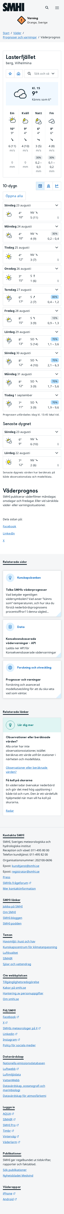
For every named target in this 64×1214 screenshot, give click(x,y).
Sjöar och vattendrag (17, 964)
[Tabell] (40, 186)
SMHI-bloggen (12, 918)
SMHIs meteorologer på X (32, 1028)
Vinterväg (28, 1136)
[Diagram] (57, 186)
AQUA (26, 1114)
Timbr (26, 1131)
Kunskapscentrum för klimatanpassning (30, 947)
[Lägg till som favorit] (10, 73)
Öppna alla (14, 196)
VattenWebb (11, 1080)
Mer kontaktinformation (19, 888)
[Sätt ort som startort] (18, 73)
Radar (10, 811)
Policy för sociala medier (19, 1045)
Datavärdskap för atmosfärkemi (24, 1096)
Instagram (29, 1039)
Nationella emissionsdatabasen (24, 1063)
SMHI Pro (28, 1125)
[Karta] (48, 186)
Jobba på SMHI (13, 906)
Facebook (12, 526)
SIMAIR (7, 958)
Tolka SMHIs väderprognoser (26, 590)
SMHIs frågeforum (32, 883)
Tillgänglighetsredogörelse (21, 982)
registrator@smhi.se (25, 871)
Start (6, 33)
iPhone (26, 1193)
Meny (57, 11)
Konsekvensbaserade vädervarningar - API (21, 641)
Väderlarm (29, 1142)
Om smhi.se (11, 999)
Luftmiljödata (12, 1074)
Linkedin (27, 1034)
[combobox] (41, 73)
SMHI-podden (12, 923)
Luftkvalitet (10, 953)
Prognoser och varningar (20, 37)
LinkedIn (12, 533)
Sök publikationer (15, 1170)
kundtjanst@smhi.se (25, 866)
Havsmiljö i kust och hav (19, 941)
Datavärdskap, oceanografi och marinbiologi (24, 1088)
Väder (17, 33)
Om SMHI (9, 912)
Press (6, 877)
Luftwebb (28, 1069)
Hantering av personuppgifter (23, 993)
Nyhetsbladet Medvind (18, 1175)
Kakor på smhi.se (14, 988)
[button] (47, 7)
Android (27, 1199)
